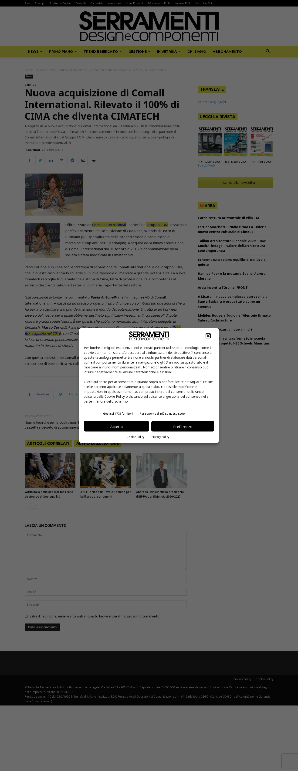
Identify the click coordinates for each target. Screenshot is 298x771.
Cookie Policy (135, 437)
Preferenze (182, 426)
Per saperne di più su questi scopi (163, 414)
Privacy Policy (160, 437)
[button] (208, 336)
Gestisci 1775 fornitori (118, 414)
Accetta (116, 426)
